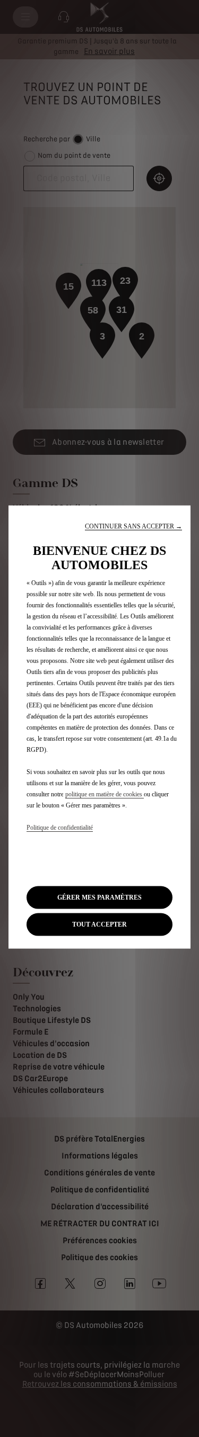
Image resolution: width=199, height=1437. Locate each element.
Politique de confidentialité (60, 827)
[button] (133, 527)
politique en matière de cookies (104, 794)
